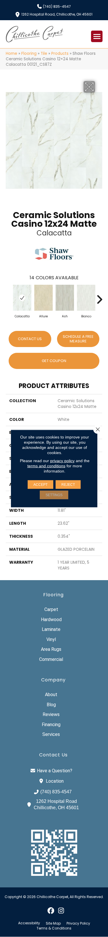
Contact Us (30, 339)
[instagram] (61, 910)
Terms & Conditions (54, 928)
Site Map (53, 923)
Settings (54, 495)
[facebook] (51, 910)
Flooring (29, 53)
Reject (68, 485)
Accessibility (29, 923)
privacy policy (62, 460)
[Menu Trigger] (97, 36)
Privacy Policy (78, 923)
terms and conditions (46, 466)
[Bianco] (86, 297)
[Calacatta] (22, 297)
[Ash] (64, 297)
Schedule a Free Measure (78, 339)
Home (11, 53)
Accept (40, 485)
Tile (44, 53)
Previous (8, 296)
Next (99, 296)
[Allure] (43, 297)
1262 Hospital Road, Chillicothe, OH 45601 (56, 14)
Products (60, 53)
